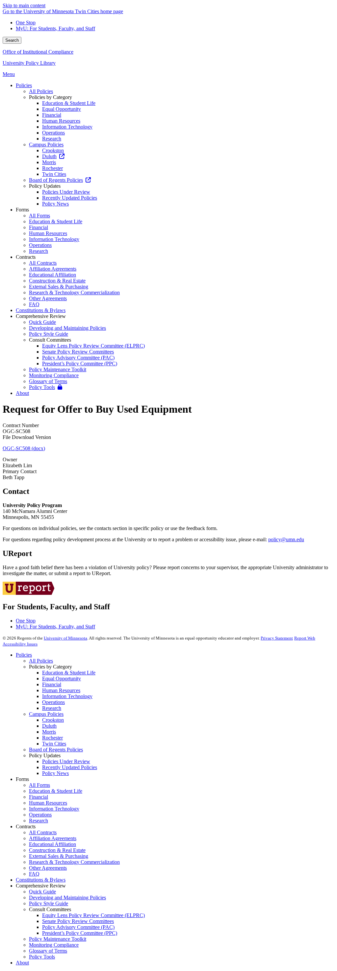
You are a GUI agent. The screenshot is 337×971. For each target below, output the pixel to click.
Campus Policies (46, 714)
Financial (51, 684)
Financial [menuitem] (51, 115)
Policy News (55, 773)
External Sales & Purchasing (58, 856)
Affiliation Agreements (52, 838)
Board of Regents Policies (56, 749)
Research (51, 708)
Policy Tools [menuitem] (42, 387)
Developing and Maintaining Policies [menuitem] (67, 328)
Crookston (53, 720)
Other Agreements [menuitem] (48, 298)
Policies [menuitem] (24, 85)
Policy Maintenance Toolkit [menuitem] (57, 369)
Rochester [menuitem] (52, 168)
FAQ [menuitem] (34, 304)
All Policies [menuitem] (41, 91)
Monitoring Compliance (54, 945)
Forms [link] (22, 209)
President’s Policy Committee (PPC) (79, 933)
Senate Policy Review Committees (78, 921)
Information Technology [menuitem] (67, 127)
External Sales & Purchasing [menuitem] (58, 286)
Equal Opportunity (61, 678)
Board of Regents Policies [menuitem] (56, 180)
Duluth (49, 726)
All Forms (39, 785)
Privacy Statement (277, 638)
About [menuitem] (22, 393)
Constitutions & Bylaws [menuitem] (40, 310)
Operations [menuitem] (53, 132)
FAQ (34, 874)
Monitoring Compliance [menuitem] (54, 375)
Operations (53, 702)
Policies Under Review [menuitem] (66, 192)
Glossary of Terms (48, 951)
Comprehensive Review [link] (41, 316)
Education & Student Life (68, 672)
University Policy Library (29, 63)
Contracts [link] (26, 257)
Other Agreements (48, 868)
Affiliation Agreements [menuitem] (52, 269)
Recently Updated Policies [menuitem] (69, 198)
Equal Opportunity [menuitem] (61, 109)
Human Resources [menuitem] (61, 121)
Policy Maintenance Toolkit (57, 939)
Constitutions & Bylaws (40, 880)
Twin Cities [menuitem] (54, 174)
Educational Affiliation (52, 844)
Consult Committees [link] (50, 340)
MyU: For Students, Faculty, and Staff (55, 28)
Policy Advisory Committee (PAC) (78, 927)
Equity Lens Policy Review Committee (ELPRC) (93, 915)
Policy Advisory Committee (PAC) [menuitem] (78, 357)
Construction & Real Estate (57, 850)
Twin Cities (54, 743)
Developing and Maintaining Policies (67, 897)
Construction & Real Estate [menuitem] (57, 280)
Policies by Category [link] (50, 97)
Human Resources (61, 690)
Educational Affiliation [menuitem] (52, 275)
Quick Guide (42, 891)
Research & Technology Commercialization (74, 862)
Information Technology (67, 696)
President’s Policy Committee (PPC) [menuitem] (79, 363)
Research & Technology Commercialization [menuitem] (74, 292)
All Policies (41, 661)
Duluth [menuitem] (49, 156)
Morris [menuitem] (49, 162)
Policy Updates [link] (45, 186)
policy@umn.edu (286, 539)
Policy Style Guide (48, 903)
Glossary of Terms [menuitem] (48, 381)
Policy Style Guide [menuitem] (48, 334)
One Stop (26, 22)
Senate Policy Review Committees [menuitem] (78, 351)
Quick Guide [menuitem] (42, 322)
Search (12, 40)
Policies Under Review (66, 761)
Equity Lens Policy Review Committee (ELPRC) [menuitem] (93, 346)
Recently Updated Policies (69, 767)
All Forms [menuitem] (39, 215)
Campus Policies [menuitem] (46, 144)
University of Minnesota (65, 638)
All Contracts (43, 832)
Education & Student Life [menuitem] (68, 103)
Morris (49, 732)
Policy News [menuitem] (55, 203)
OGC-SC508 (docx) (24, 448)
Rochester (52, 737)
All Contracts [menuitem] (43, 263)
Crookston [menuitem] (53, 150)
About (22, 962)
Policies (24, 655)
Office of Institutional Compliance (38, 52)
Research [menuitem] (51, 138)
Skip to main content (24, 5)
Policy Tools (42, 956)
